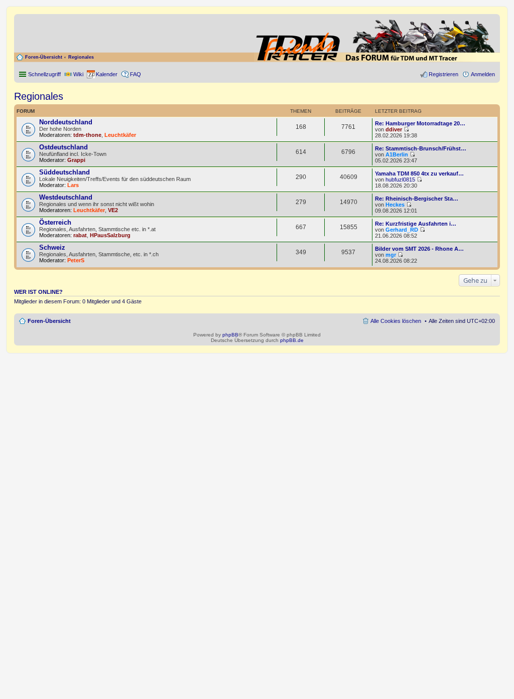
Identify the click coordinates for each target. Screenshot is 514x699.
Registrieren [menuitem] (443, 74)
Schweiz (52, 247)
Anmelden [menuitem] (483, 74)
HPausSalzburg (110, 235)
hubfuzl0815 (400, 180)
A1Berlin (397, 154)
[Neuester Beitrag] (406, 129)
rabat (80, 235)
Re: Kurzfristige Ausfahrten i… (415, 224)
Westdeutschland (65, 197)
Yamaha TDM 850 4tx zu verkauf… (419, 173)
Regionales (81, 57)
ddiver (394, 129)
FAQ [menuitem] (135, 74)
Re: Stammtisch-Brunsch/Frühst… (420, 148)
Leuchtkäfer (120, 135)
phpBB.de (292, 340)
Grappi (76, 160)
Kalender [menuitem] (106, 74)
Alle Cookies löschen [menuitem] (395, 321)
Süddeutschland (64, 172)
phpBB (230, 334)
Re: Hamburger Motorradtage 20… (420, 123)
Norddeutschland (65, 122)
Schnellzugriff (44, 74)
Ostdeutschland (63, 147)
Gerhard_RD (402, 230)
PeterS (75, 260)
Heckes (395, 205)
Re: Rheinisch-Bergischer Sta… (416, 199)
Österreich (55, 222)
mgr (391, 255)
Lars (73, 185)
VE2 (113, 210)
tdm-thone (87, 135)
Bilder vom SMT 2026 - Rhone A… (419, 249)
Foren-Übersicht (43, 57)
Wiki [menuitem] (78, 74)
